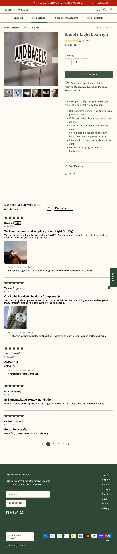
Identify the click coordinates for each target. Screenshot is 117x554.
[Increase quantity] (84, 61)
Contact (106, 489)
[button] (72, 41)
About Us (106, 494)
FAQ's (105, 475)
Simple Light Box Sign (30, 28)
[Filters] (49, 208)
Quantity (69, 56)
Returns (106, 484)
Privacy (105, 508)
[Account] (98, 10)
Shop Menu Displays (66, 17)
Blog (104, 499)
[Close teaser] (109, 287)
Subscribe (15, 503)
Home (6, 28)
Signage (15, 28)
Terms (105, 503)
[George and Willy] (16, 10)
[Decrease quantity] (68, 61)
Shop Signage (39, 17)
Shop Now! (78, 3)
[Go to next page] (74, 444)
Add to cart (88, 74)
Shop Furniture (94, 17)
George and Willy (19, 546)
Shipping (106, 479)
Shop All (18, 17)
